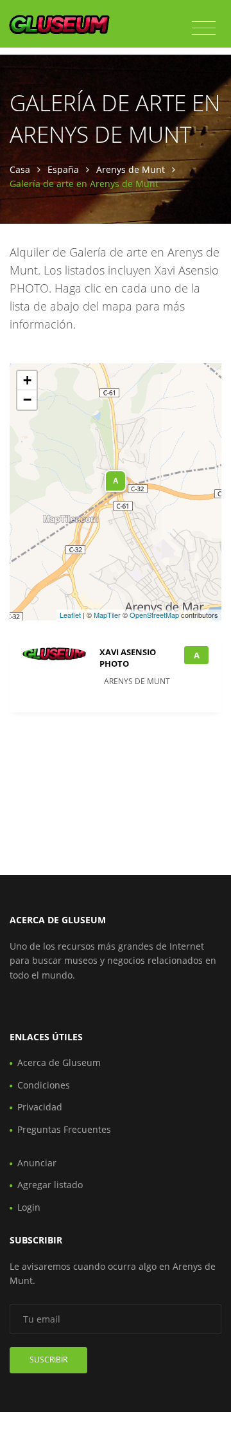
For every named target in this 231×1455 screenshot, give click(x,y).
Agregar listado (50, 1185)
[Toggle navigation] (203, 28)
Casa (20, 169)
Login (28, 1207)
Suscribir (48, 1359)
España (63, 169)
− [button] (27, 400)
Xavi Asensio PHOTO (127, 657)
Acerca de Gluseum (59, 1062)
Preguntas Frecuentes (64, 1129)
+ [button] (27, 380)
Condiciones (43, 1085)
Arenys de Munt (130, 169)
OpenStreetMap (154, 615)
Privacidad (39, 1107)
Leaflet (70, 615)
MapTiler (107, 615)
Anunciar (36, 1163)
